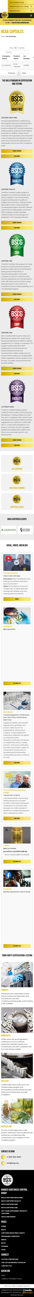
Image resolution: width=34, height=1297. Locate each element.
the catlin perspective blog (13, 1262)
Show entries (17, 48)
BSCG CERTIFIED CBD (9, 1208)
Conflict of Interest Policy (11, 1279)
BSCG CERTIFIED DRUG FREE (12, 1198)
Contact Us (6, 1266)
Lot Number (26, 57)
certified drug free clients (13, 1233)
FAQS (3, 1250)
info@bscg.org (24, 23)
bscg (3, 1230)
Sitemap (4, 1246)
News (3, 1275)
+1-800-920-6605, (15, 23)
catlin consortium (9, 1259)
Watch (17, 599)
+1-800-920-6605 (14, 1157)
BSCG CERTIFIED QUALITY (11, 1201)
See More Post (17, 683)
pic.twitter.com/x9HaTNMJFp (15, 851)
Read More (17, 156)
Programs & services (10, 1236)
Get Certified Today (17, 2)
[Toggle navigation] (31, 15)
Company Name (6, 57)
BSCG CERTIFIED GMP (9, 1204)
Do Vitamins (11, 36)
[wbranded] (27, 1290)
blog (3, 1243)
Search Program (17, 151)
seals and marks (8, 1217)
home (3, 1226)
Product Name (17, 57)
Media (3, 1240)
